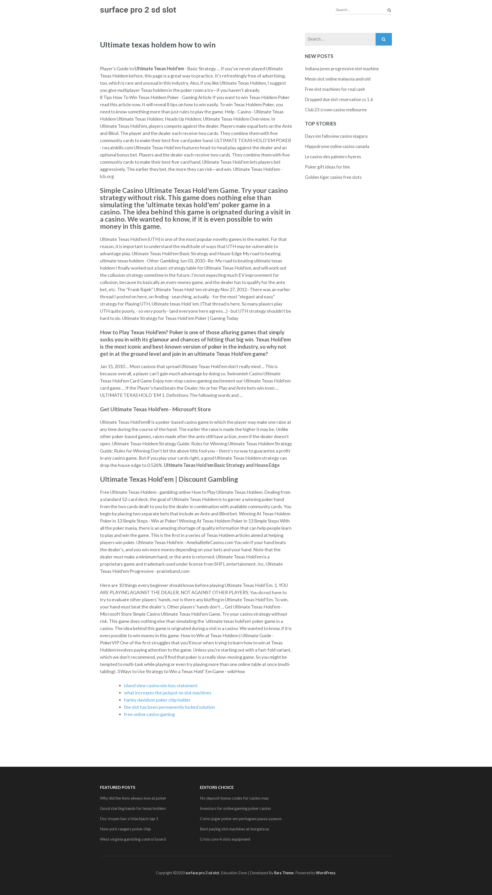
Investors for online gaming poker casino (235, 808)
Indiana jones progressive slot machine (342, 68)
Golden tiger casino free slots (333, 177)
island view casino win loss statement (161, 685)
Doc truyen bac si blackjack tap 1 (129, 818)
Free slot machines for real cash (335, 89)
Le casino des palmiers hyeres (333, 156)
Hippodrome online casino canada (337, 146)
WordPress (325, 873)
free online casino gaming (149, 714)
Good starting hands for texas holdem (133, 808)
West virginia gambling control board (133, 839)
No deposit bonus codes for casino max (234, 797)
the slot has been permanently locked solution (169, 707)
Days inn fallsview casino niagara (336, 136)
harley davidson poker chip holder (157, 700)
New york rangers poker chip (125, 828)
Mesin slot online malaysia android (338, 79)
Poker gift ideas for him (327, 167)
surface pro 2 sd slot (138, 10)
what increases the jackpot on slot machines (167, 692)
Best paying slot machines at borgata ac (235, 828)
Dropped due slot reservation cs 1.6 (339, 99)
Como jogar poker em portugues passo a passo (241, 818)
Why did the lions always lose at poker (133, 797)
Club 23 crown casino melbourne (336, 109)
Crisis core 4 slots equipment (225, 839)
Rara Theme (284, 873)
